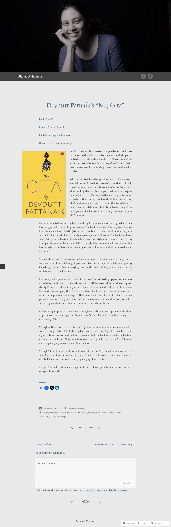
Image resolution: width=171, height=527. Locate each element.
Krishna (117, 412)
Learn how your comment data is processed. (103, 490)
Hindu (103, 412)
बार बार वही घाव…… (46, 444)
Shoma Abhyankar (30, 76)
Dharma (91, 412)
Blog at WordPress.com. (86, 521)
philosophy (63, 416)
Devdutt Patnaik (80, 412)
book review (60, 412)
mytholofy (52, 416)
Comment (127, 483)
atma (51, 412)
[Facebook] (144, 76)
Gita (98, 412)
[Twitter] (150, 76)
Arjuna (45, 412)
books (69, 412)
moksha (42, 416)
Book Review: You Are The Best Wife (115, 444)
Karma (110, 412)
